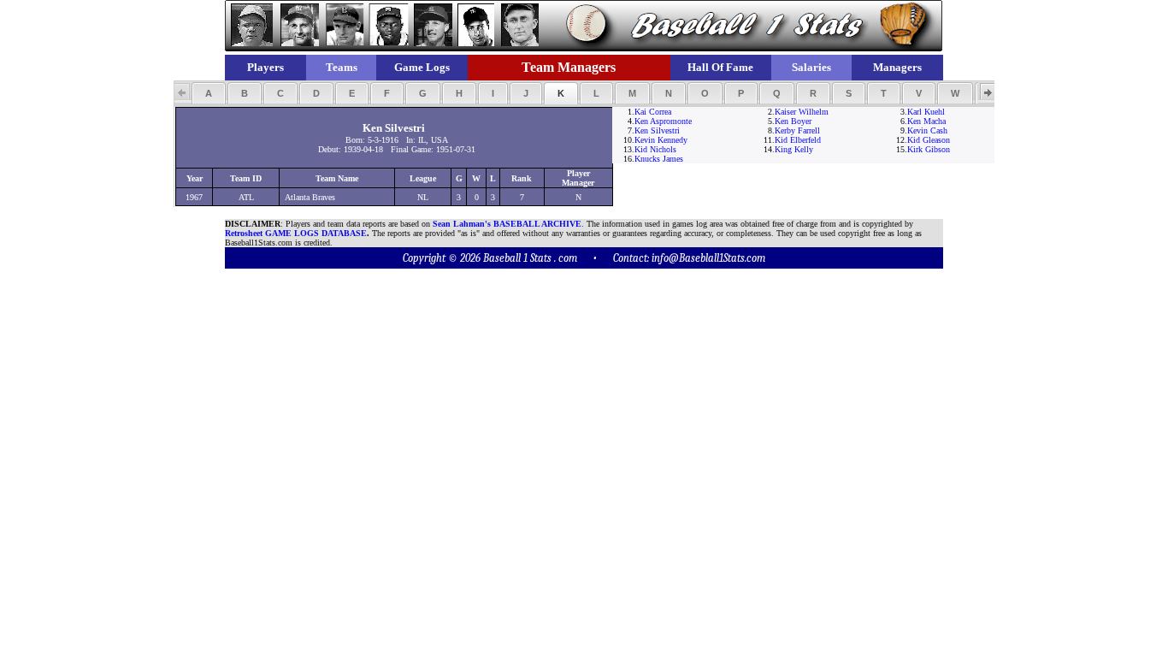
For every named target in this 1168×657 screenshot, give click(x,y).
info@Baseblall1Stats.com (708, 258)
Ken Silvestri (657, 130)
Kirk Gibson (928, 149)
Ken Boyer (793, 121)
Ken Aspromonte (663, 121)
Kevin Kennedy (660, 140)
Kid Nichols (655, 149)
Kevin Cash (927, 130)
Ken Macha (926, 121)
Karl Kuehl (926, 111)
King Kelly (794, 149)
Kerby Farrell (797, 130)
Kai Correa (652, 111)
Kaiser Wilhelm (802, 111)
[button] (208, 93)
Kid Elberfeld (798, 140)
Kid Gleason (928, 140)
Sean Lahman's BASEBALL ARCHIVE (507, 223)
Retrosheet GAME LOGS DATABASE (296, 233)
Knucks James (658, 158)
